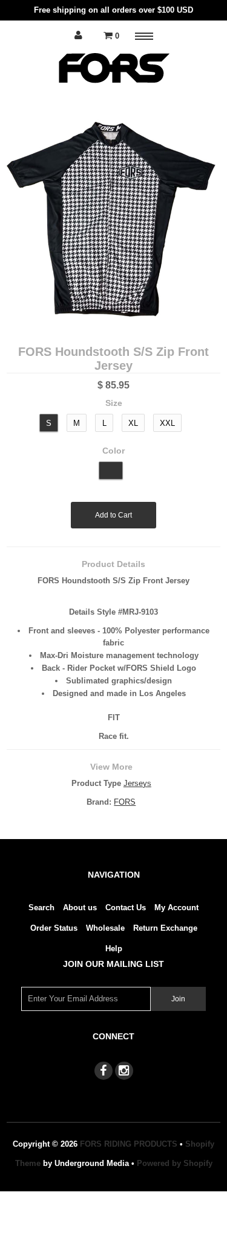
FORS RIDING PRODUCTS (128, 1144)
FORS (125, 801)
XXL (167, 423)
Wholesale (105, 928)
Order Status (53, 928)
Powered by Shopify (174, 1163)
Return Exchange (165, 928)
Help (113, 948)
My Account (176, 907)
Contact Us (125, 907)
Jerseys (137, 783)
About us (80, 907)
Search (41, 907)
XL (133, 423)
